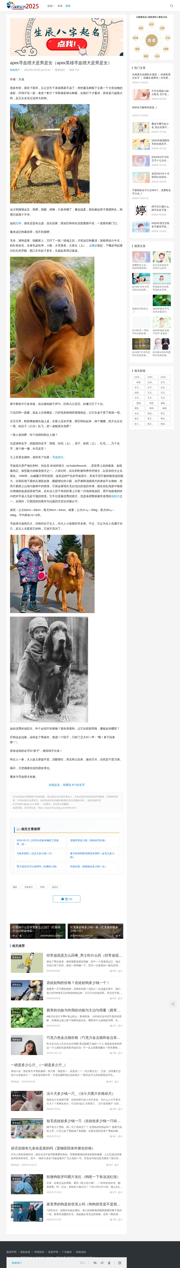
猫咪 (164, 407)
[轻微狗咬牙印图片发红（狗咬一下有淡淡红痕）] (27, 1184)
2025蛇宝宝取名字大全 (166, 376)
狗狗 (151, 407)
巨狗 (18, 223)
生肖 (60, 5)
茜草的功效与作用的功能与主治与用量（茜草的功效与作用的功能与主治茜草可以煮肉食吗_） (83, 1010)
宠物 (67, 5)
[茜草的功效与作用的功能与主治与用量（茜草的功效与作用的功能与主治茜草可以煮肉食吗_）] (27, 1018)
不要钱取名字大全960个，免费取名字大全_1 (151, 191)
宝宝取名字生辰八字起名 (152, 392)
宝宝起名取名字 (152, 397)
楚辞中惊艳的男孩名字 (139, 407)
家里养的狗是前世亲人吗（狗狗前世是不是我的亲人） (83, 1203)
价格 (138, 382)
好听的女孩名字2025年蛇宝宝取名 (139, 392)
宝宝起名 (138, 397)
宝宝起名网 (166, 397)
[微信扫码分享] (95, 1263)
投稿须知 (81, 1251)
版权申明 (11, 1251)
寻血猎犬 (57, 457)
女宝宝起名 (152, 387)
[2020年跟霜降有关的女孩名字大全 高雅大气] (141, 140)
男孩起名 (151, 413)
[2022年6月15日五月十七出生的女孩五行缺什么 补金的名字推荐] (141, 157)
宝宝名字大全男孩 (166, 392)
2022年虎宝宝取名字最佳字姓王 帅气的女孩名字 (160, 226)
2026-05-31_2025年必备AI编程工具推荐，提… (38, 842)
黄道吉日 (165, 423)
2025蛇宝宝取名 (152, 376)
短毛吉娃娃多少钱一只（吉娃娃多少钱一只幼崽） (82, 1120)
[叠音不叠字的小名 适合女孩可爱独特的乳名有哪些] (141, 124)
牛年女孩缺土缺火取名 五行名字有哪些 (160, 94)
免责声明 (53, 1251)
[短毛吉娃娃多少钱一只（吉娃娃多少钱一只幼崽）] (27, 1128)
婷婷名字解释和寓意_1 (144, 107)
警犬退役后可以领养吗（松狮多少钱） (38, 866)
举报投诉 (39, 1251)
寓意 (151, 402)
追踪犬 (115, 496)
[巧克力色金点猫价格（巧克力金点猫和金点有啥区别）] (27, 1045)
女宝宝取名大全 (139, 387)
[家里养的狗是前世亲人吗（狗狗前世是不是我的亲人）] (27, 1211)
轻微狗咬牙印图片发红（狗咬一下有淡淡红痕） (83, 1176)
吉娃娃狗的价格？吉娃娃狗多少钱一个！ (78, 982)
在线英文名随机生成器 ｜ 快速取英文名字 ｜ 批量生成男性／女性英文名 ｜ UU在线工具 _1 (151, 78)
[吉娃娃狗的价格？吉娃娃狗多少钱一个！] (27, 990)
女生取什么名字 (166, 387)
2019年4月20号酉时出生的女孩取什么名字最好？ (162, 354)
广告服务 (67, 1251)
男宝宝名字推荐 (139, 418)
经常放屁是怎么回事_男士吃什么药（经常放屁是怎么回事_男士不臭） (84, 955)
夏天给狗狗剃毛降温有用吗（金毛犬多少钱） (92, 855)
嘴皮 (94, 245)
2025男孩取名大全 (139, 376)
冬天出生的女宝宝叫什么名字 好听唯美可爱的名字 (161, 266)
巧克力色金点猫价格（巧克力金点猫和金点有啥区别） (83, 1037)
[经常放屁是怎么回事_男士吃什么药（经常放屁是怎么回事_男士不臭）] (27, 963)
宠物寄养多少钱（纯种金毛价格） (88, 840)
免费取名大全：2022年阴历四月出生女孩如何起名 (140, 266)
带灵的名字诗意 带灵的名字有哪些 (161, 288)
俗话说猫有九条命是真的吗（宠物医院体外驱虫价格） (53, 1148)
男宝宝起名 (152, 418)
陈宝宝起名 (152, 423)
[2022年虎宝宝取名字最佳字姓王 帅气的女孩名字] (141, 223)
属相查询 (165, 402)
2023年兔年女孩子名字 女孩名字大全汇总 (161, 332)
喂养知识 (60, 69)
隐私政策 (25, 1251)
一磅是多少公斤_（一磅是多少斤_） (39, 1064)
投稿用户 (15, 69)
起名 (49, 5)
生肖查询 (138, 413)
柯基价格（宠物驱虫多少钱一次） (88, 866)
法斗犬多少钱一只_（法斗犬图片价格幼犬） (81, 1093)
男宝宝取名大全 (166, 413)
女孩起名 (151, 382)
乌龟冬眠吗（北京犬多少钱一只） (35, 853)
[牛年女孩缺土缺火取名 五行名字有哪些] (141, 91)
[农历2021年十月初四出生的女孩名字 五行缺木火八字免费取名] (141, 174)
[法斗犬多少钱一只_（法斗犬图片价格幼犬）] (27, 1101)
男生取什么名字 (166, 418)
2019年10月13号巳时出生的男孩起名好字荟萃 (140, 288)
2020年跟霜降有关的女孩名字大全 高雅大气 (160, 143)
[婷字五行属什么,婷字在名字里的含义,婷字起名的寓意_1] (141, 207)
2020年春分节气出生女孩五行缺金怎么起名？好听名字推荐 (161, 310)
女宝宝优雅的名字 (166, 382)
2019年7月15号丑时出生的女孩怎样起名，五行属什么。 (141, 354)
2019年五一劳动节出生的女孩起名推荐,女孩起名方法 (140, 332)
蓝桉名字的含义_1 (140, 310)
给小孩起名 (139, 423)
